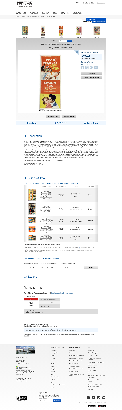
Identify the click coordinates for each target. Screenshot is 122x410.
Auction (87, 21)
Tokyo (52, 387)
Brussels (53, 355)
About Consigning (93, 353)
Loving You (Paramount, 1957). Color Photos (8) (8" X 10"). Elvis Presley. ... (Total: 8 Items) (46, 209)
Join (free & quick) (74, 44)
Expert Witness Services (76, 369)
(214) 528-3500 (20, 379)
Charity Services (74, 371)
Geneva (53, 366)
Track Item (91, 73)
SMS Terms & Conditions (95, 384)
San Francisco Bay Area (58, 385)
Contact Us (101, 3)
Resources (77, 13)
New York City (55, 377)
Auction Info (61, 123)
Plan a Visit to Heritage (76, 358)
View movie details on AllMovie (33, 164)
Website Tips (92, 367)
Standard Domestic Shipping (33, 326)
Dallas (52, 361)
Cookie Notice (92, 373)
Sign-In (85, 3)
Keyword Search (99, 21)
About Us (72, 350)
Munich (53, 374)
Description (32, 123)
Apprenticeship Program (76, 355)
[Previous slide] (17, 31)
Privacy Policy (92, 370)
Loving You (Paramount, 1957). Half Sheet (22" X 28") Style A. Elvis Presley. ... (46, 229)
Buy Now (45, 13)
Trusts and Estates (74, 366)
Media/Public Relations (76, 361)
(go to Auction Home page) (62, 293)
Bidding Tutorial (92, 365)
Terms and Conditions (31, 334)
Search (91, 267)
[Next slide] (104, 31)
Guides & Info (92, 123)
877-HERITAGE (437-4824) (23, 378)
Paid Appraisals (73, 363)
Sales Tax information (50, 326)
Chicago (53, 358)
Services (65, 13)
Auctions (34, 13)
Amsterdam (54, 350)
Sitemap (90, 389)
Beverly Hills (54, 353)
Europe (53, 363)
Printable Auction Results (91, 77)
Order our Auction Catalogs (96, 362)
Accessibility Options (94, 386)
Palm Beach (54, 379)
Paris (52, 382)
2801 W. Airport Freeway (23, 369)
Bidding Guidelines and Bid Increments (53, 334)
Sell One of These (53, 116)
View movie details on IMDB (32, 163)
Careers (71, 353)
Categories (21, 13)
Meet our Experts (93, 355)
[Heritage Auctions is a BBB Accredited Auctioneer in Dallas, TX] (21, 398)
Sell (55, 13)
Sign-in (25, 37)
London (53, 371)
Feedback (91, 358)
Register (91, 3)
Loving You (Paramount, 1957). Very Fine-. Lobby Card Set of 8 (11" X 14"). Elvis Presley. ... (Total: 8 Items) (46, 195)
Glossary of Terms (73, 334)
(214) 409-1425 (23, 381)
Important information (32, 330)
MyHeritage (91, 19)
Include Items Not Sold (32, 267)
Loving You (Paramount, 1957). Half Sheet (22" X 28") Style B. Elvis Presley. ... (46, 220)
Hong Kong (54, 369)
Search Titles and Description (50, 267)
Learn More (73, 330)
